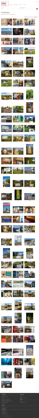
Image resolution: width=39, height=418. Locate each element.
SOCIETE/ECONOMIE (23, 397)
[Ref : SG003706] (18, 264)
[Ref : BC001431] (6, 242)
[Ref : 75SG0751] (6, 374)
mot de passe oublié (22, 7)
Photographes (4, 412)
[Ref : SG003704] (29, 253)
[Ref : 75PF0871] (18, 318)
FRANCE (3, 397)
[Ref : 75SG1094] (6, 338)
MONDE (3, 398)
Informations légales (4, 413)
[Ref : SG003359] (29, 293)
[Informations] (30, 201)
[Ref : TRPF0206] (29, 329)
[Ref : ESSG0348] (18, 240)
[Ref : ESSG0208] (6, 253)
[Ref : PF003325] (6, 283)
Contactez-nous (4, 410)
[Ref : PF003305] (29, 283)
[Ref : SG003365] (29, 306)
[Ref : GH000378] (18, 283)
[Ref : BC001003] (6, 274)
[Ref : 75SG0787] (29, 361)
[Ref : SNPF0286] (6, 293)
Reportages (16, 4)
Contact (24, 4)
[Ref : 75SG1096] (18, 338)
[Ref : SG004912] (6, 219)
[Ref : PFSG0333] (29, 219)
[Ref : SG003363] (18, 305)
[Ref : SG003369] (6, 319)
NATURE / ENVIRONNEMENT (6, 399)
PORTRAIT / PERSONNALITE (6, 400)
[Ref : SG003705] (6, 264)
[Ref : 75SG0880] (18, 361)
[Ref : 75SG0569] (6, 384)
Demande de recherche (5, 407)
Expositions (3, 406)
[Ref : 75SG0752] (18, 373)
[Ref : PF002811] (18, 352)
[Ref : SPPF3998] (18, 329)
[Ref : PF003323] (18, 274)
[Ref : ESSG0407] (29, 242)
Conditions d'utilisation (5, 414)
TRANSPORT (3, 403)
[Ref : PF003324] (29, 274)
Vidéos (21, 4)
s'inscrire (2, 7)
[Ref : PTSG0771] (29, 373)
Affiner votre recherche (5, 14)
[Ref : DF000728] (6, 361)
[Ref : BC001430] (29, 228)
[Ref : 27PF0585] (6, 329)
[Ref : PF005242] (29, 196)
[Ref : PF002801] (6, 352)
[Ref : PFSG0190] (6, 228)
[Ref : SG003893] (18, 255)
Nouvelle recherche (12, 14)
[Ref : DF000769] (29, 350)
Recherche (11, 4)
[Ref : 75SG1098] (29, 338)
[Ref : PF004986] (18, 228)
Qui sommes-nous (4, 411)
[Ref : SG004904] (18, 209)
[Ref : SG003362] (6, 306)
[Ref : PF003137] (18, 293)
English (37, 1)
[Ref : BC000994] (29, 264)
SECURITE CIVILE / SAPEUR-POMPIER (7, 401)
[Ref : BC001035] (29, 318)
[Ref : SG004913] (18, 219)
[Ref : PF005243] (6, 208)
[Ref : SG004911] (29, 209)
